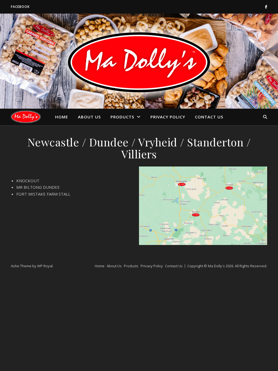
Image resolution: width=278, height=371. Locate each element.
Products (122, 117)
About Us (89, 117)
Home (61, 117)
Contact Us (209, 117)
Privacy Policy (167, 117)
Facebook (20, 6)
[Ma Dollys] (26, 116)
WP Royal (45, 265)
